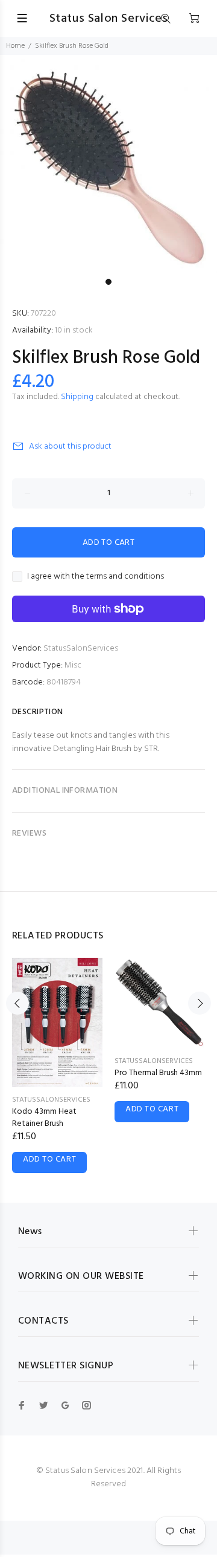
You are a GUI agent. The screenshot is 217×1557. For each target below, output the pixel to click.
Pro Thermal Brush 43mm (158, 1073)
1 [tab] (108, 282)
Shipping (77, 397)
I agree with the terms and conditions (95, 576)
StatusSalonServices (80, 648)
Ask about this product (70, 446)
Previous (17, 1003)
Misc (72, 665)
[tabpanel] (108, 164)
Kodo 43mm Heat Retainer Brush (44, 1118)
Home (15, 46)
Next (199, 1003)
